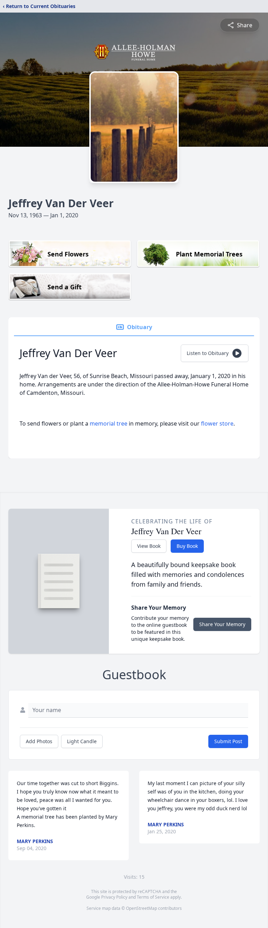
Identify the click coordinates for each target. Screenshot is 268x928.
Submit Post (228, 741)
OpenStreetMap (141, 908)
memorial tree (108, 423)
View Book (149, 546)
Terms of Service (153, 897)
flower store (217, 423)
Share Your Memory (222, 624)
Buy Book (187, 546)
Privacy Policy (114, 897)
